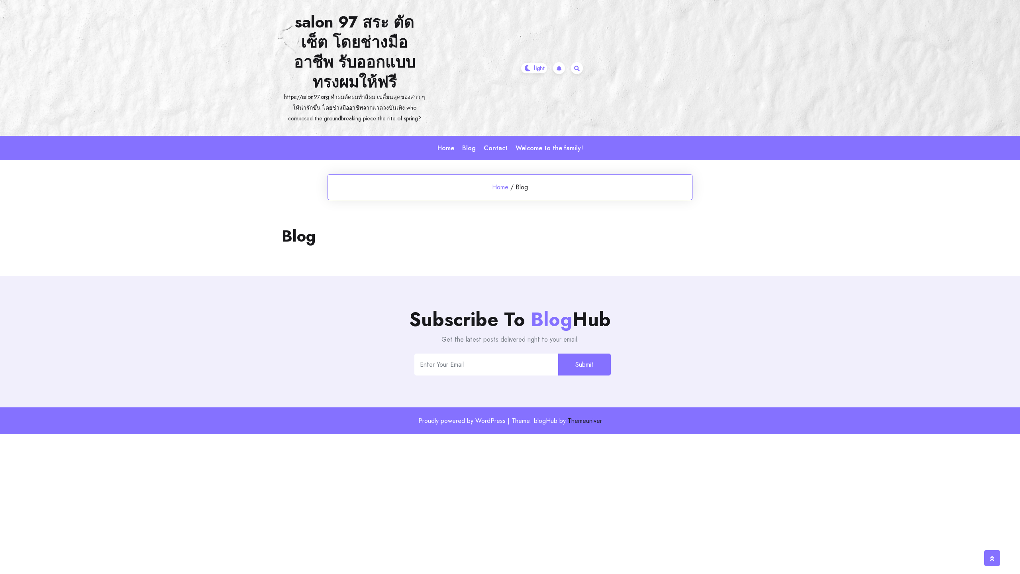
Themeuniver (585, 420)
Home (445, 148)
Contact (496, 148)
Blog (469, 148)
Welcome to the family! (549, 148)
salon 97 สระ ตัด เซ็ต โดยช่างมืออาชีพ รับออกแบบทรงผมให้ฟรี (355, 52)
